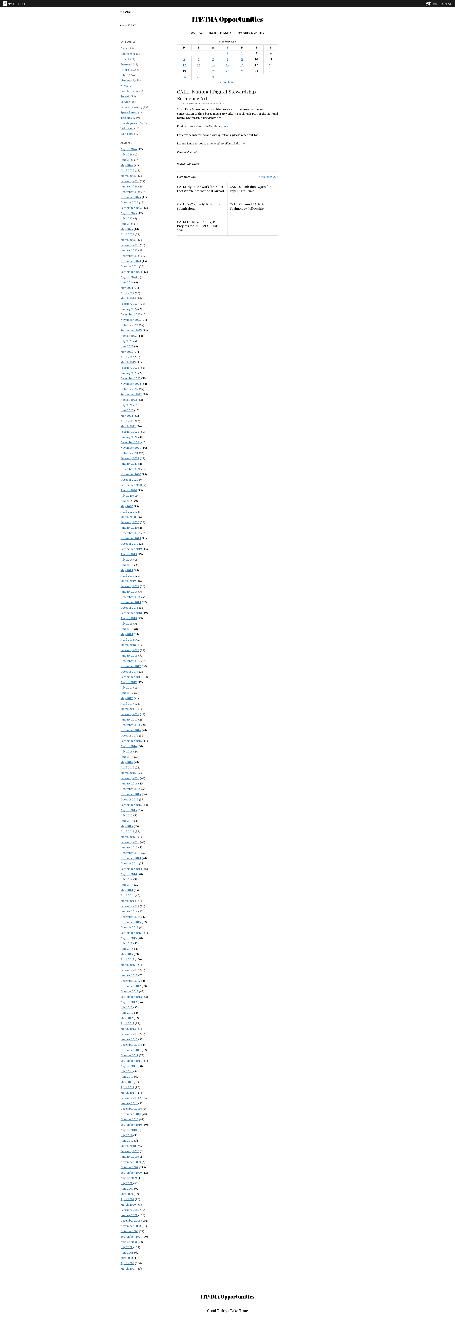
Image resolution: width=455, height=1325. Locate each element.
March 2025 (128, 240)
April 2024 (127, 293)
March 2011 (128, 1093)
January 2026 (129, 186)
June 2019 (127, 565)
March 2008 (128, 1268)
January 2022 (129, 437)
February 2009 (130, 1210)
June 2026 (127, 160)
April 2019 (127, 575)
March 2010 (128, 1146)
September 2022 (131, 394)
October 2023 (129, 325)
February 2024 (130, 304)
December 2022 (131, 378)
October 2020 (129, 480)
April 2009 (127, 1199)
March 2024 (128, 298)
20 (198, 71)
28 (213, 77)
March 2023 (128, 362)
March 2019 (128, 581)
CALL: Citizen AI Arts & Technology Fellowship (247, 206)
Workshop (127, 134)
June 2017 (127, 693)
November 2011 (131, 1050)
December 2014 (131, 853)
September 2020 (131, 485)
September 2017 (131, 677)
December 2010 (131, 1109)
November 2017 (131, 666)
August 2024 (129, 277)
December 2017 (131, 661)
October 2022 (129, 389)
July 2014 (127, 879)
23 (241, 71)
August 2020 (129, 490)
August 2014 (129, 874)
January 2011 (129, 1103)
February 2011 (130, 1098)
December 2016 (131, 725)
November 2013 (131, 922)
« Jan (223, 82)
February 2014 (130, 906)
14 (213, 65)
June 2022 (127, 410)
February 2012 (130, 1034)
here (225, 126)
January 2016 (129, 783)
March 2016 (128, 773)
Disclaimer (226, 32)
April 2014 (127, 895)
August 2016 (129, 746)
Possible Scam (130, 91)
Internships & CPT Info (250, 32)
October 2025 (129, 202)
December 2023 (131, 314)
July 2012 (127, 1007)
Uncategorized (130, 123)
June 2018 (127, 629)
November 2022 (131, 384)
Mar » (231, 82)
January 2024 (129, 309)
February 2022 (130, 432)
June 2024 (127, 282)
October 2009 (129, 1167)
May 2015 (127, 826)
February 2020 (130, 522)
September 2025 (131, 208)
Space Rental (129, 112)
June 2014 (127, 885)
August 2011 (129, 1066)
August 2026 (129, 149)
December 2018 (131, 597)
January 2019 (129, 591)
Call (201, 32)
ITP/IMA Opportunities (227, 19)
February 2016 (130, 778)
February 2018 (130, 650)
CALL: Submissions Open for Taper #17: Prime (250, 188)
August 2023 (129, 336)
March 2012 (128, 1029)
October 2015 (129, 799)
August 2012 (129, 1002)
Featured (126, 64)
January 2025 (129, 250)
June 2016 (127, 757)
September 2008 (131, 1236)
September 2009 (131, 1173)
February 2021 (130, 458)
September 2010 (131, 1125)
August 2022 (129, 400)
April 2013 (127, 959)
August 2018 (129, 618)
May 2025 (127, 229)
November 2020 (131, 474)
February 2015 (130, 842)
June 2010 (127, 1141)
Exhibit (125, 59)
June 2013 (127, 949)
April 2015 (127, 831)
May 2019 (127, 570)
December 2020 (131, 469)
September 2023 (131, 330)
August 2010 (129, 1130)
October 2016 (129, 735)
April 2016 (127, 767)
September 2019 (131, 549)
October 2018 (129, 607)
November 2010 (131, 1114)
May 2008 (127, 1258)
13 (198, 65)
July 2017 (127, 687)
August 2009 (129, 1178)
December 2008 (131, 1220)
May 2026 (127, 165)
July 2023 (127, 341)
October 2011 (129, 1055)
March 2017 (128, 709)
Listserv (126, 80)
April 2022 (127, 421)
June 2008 (127, 1252)
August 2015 (129, 810)
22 (227, 71)
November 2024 (131, 261)
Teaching (126, 118)
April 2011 (127, 1087)
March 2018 (128, 645)
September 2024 (131, 272)
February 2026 (130, 181)
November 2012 (131, 986)
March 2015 (128, 837)
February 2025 (130, 245)
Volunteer (127, 128)
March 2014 (128, 901)
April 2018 (127, 639)
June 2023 (127, 346)
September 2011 (131, 1061)
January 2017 (129, 719)
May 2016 (127, 762)
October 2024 (129, 266)
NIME (124, 86)
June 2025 (127, 224)
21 (213, 71)
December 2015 (131, 789)
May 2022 (127, 416)
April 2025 (127, 234)
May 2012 (127, 1018)
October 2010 (129, 1119)
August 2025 (129, 213)
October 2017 (129, 671)
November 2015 (131, 794)
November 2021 (131, 448)
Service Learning (131, 107)
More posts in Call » (268, 176)
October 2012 (129, 991)
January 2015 (129, 847)
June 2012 (127, 1013)
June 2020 (127, 501)
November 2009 (131, 1162)
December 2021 (131, 442)
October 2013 (129, 927)
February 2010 (130, 1151)
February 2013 (130, 970)
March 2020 (128, 517)
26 (184, 77)
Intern (212, 32)
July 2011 (127, 1071)
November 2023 (131, 320)
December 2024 (131, 256)
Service (125, 102)
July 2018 (127, 623)
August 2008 (129, 1242)
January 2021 (129, 464)
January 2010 (129, 1157)
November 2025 (131, 197)
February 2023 (130, 368)
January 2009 (129, 1215)
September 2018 (131, 613)
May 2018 (127, 634)
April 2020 (127, 512)
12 (184, 65)
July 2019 (127, 559)
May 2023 (127, 352)
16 (241, 65)
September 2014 (131, 869)
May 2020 (127, 506)
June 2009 (127, 1188)
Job (193, 32)
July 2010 (127, 1135)
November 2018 (131, 602)
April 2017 (127, 703)
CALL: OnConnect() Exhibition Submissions (199, 206)
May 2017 (127, 698)
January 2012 (129, 1039)
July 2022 (127, 405)
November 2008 (131, 1226)
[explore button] (429, 3)
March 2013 (128, 965)
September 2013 (131, 933)
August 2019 (129, 554)
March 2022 (128, 426)
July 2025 (127, 218)
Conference (128, 54)
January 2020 (129, 528)
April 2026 (127, 170)
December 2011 (131, 1045)
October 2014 (129, 863)
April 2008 (127, 1263)
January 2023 (129, 373)
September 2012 (131, 997)
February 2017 (130, 714)
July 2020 (127, 496)
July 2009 (127, 1183)
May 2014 (127, 890)
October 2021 (129, 453)
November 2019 (131, 538)
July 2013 (127, 943)
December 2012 (131, 981)
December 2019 (131, 533)
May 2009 (127, 1194)
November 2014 (131, 858)
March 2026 (128, 176)
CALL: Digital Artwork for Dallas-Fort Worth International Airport (201, 188)
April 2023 (127, 357)
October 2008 (129, 1231)
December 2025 (131, 192)
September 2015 (131, 805)
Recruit (125, 96)
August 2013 (129, 938)
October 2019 (129, 543)
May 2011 (127, 1082)
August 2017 (129, 682)
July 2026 (127, 154)
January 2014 (129, 911)
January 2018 (129, 655)
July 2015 (127, 815)
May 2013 (127, 954)
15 (227, 65)
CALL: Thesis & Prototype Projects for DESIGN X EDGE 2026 (197, 225)
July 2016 (127, 751)
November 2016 (131, 730)
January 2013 (129, 975)
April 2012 (127, 1023)
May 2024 (127, 288)
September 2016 (131, 741)
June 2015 (127, 821)
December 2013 (131, 917)
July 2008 (127, 1247)
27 (198, 77)
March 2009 (128, 1204)
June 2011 (127, 1077)
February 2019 (130, 586)
